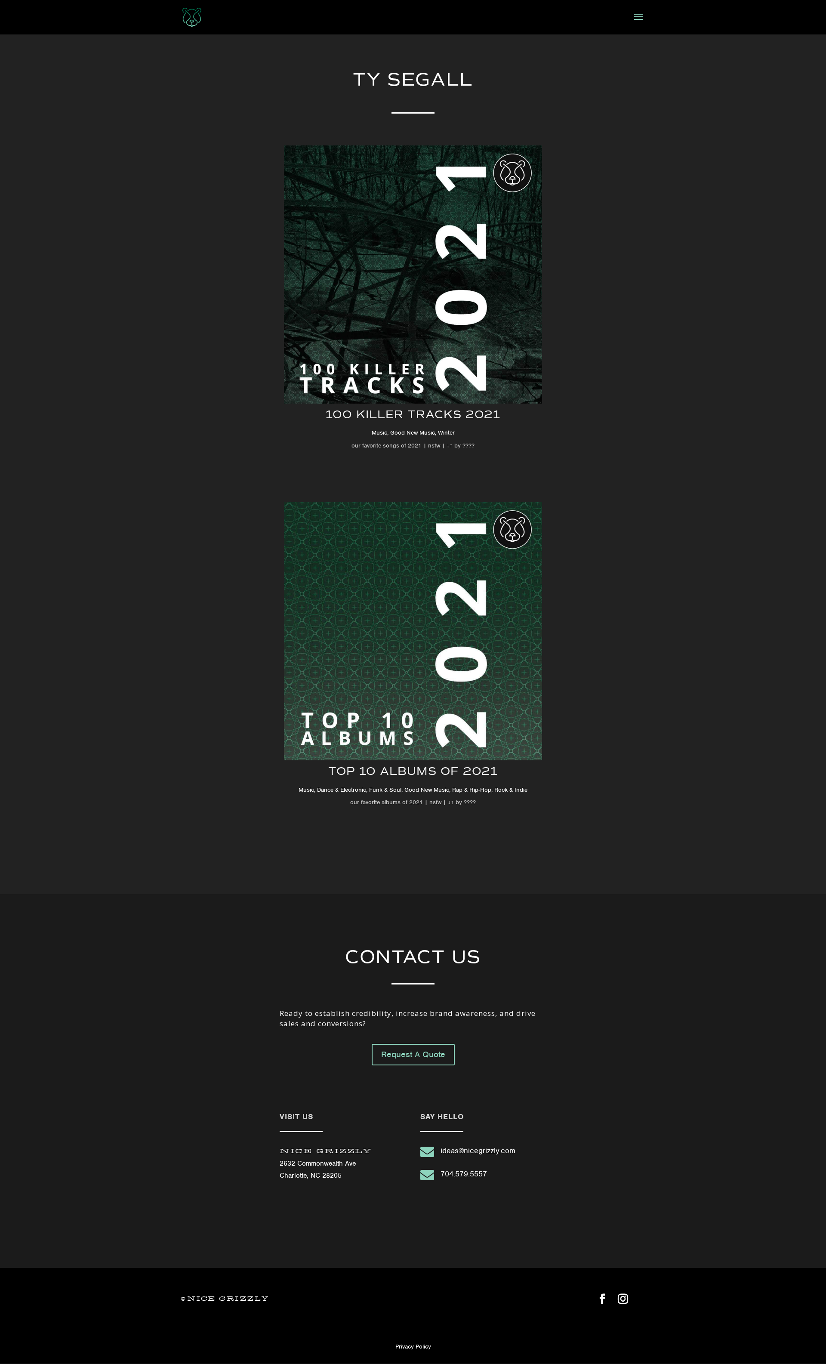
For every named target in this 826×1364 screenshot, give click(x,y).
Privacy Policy (413, 1346)
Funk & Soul (385, 789)
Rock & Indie (510, 789)
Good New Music (412, 432)
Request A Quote (413, 1054)
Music (379, 432)
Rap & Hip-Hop (471, 789)
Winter (446, 432)
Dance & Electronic (341, 789)
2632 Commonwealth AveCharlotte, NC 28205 (326, 1163)
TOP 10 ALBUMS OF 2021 (413, 771)
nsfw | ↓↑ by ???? (450, 445)
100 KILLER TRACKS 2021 (413, 414)
